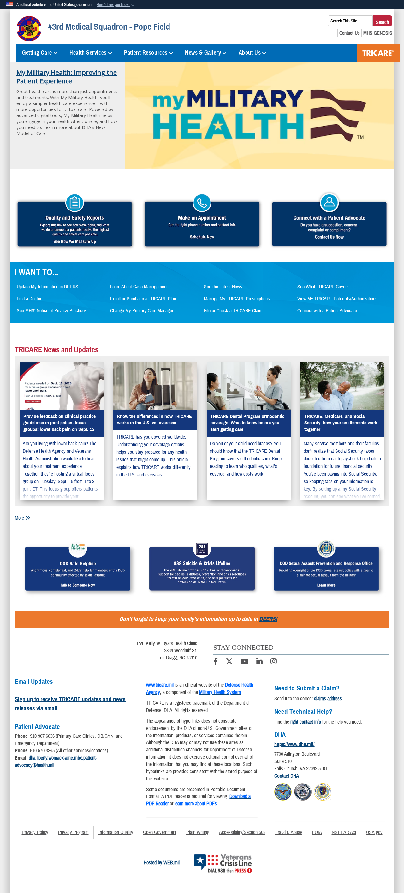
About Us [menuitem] (250, 52)
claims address (328, 698)
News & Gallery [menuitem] (203, 52)
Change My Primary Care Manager (141, 311)
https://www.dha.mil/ (294, 744)
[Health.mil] (303, 791)
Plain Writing (197, 832)
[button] (116, 5)
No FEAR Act (344, 832)
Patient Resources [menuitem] (146, 52)
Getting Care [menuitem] (37, 52)
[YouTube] (244, 662)
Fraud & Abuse (288, 832)
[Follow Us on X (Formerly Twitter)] (229, 662)
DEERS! (268, 619)
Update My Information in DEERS (47, 287)
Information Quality (115, 832)
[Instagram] (273, 662)
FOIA (317, 832)
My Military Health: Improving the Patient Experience (66, 76)
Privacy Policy (35, 832)
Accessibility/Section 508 (242, 832)
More (20, 518)
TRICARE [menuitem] (378, 53)
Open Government (159, 832)
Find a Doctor (29, 299)
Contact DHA (286, 776)
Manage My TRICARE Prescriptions (237, 299)
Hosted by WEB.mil (162, 863)
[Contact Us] (349, 33)
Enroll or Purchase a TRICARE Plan (143, 299)
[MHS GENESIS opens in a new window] (377, 33)
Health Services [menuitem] (87, 52)
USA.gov (374, 832)
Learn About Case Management (139, 287)
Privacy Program (73, 832)
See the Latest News (223, 287)
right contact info (305, 722)
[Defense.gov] (283, 791)
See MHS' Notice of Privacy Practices (52, 311)
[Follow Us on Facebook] (215, 662)
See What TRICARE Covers (323, 287)
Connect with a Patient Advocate (327, 311)
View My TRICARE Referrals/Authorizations (337, 299)
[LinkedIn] (259, 662)
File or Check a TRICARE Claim (233, 311)
